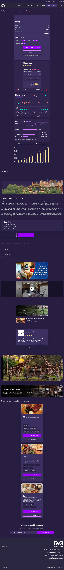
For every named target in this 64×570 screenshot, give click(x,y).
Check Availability (34, 435)
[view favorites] (61, 5)
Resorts (32, 5)
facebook (61, 1)
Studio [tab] (3, 243)
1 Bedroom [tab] (9, 243)
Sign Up (51, 5)
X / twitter (63, 1)
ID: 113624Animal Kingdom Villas (32, 82)
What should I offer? (32, 52)
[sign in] (58, 5)
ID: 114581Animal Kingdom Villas (32, 83)
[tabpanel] (32, 272)
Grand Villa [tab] (26, 243)
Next (46, 165)
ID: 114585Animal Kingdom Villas (32, 86)
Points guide (42, 5)
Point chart (9, 235)
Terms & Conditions (5, 544)
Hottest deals (26, 5)
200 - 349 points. (35, 69)
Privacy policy (4, 546)
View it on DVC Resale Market (31, 47)
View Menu (33, 439)
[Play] (32, 270)
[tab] (6, 401)
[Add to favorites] (61, 11)
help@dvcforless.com (52, 1)
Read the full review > (39, 343)
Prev (43, 165)
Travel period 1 (40, 124)
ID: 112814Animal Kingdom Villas (32, 87)
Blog (37, 5)
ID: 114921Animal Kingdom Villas (32, 84)
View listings (19, 5)
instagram (59, 1)
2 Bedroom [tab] (17, 243)
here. (38, 116)
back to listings (1, 11)
